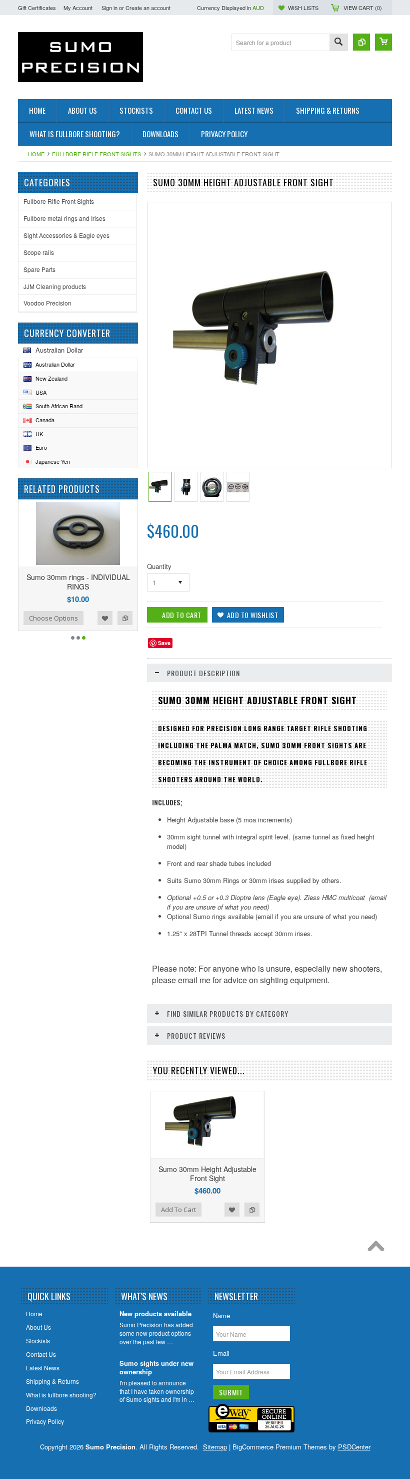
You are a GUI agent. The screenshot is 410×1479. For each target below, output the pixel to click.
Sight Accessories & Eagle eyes (67, 235)
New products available (156, 1314)
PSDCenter (354, 1446)
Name (221, 1315)
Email (221, 1353)
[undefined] (268, 404)
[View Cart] (383, 42)
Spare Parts (40, 269)
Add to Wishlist (105, 618)
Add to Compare (125, 618)
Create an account (148, 8)
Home (36, 154)
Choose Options (53, 618)
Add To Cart (178, 1209)
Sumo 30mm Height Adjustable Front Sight (207, 1173)
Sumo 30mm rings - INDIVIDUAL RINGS (78, 581)
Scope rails (39, 252)
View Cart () (363, 8)
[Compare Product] (361, 42)
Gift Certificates (37, 8)
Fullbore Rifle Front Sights (96, 154)
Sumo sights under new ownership (157, 1367)
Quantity (159, 566)
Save (164, 643)
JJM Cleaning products (55, 286)
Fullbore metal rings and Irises (65, 218)
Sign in (110, 8)
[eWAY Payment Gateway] (251, 1429)
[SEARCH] (339, 43)
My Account (78, 8)
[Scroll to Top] (379, 1249)
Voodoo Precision (48, 303)
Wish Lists (303, 8)
